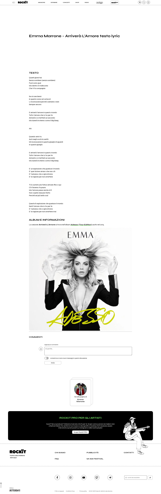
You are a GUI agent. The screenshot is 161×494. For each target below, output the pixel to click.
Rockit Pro (115, 2)
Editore (10, 488)
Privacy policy (83, 491)
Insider (99, 2)
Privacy (1, 486)
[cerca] (144, 2)
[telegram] (110, 477)
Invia (53, 363)
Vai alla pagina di (80, 399)
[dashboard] (148, 2)
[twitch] (96, 477)
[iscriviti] (150, 478)
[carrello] (139, 2)
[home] (23, 2)
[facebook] (57, 477)
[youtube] (83, 477)
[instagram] (70, 477)
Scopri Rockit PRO (80, 432)
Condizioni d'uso (70, 491)
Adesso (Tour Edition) (81, 225)
